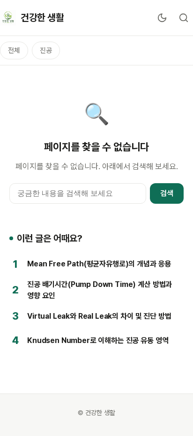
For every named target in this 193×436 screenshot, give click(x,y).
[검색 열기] (183, 17)
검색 (166, 193)
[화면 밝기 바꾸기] (162, 17)
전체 (14, 50)
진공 (46, 50)
